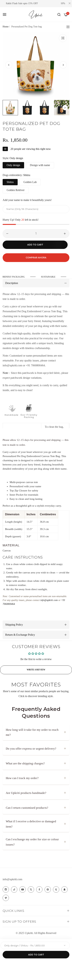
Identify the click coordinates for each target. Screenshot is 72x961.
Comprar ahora (36, 257)
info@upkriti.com (12, 879)
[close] (69, 3)
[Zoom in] (63, 38)
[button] (63, 64)
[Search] (58, 14)
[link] (49, 277)
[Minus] (7, 234)
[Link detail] (6, 889)
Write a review (36, 669)
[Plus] (65, 234)
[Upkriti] (36, 14)
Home (6, 26)
